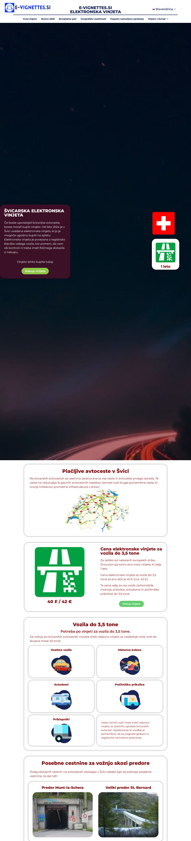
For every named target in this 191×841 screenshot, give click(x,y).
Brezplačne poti (67, 19)
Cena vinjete (30, 19)
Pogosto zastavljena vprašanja (127, 19)
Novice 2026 (48, 19)
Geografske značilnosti (93, 19)
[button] (164, 9)
